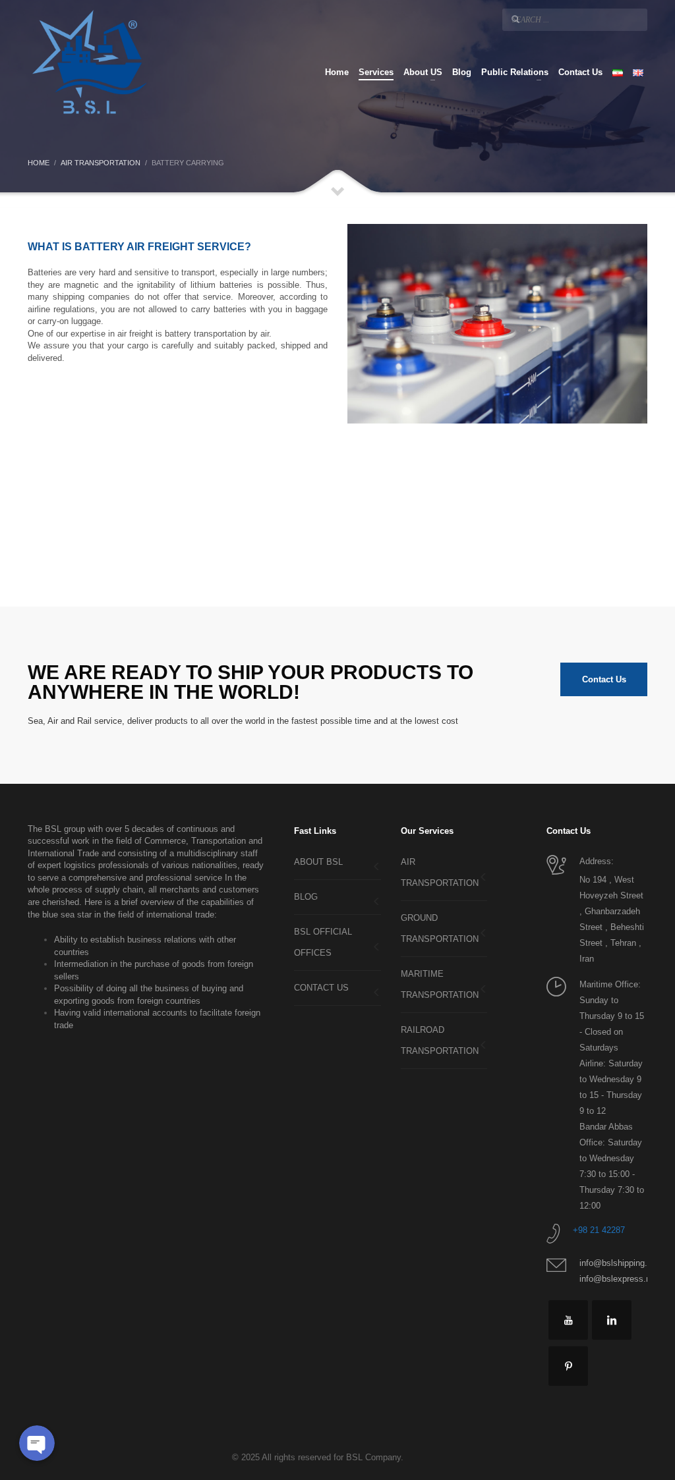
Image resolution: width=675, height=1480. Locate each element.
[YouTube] (568, 1320)
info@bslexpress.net (618, 1279)
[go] (515, 19)
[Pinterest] (568, 1366)
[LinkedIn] (611, 1320)
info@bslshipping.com (621, 1263)
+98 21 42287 (599, 1230)
